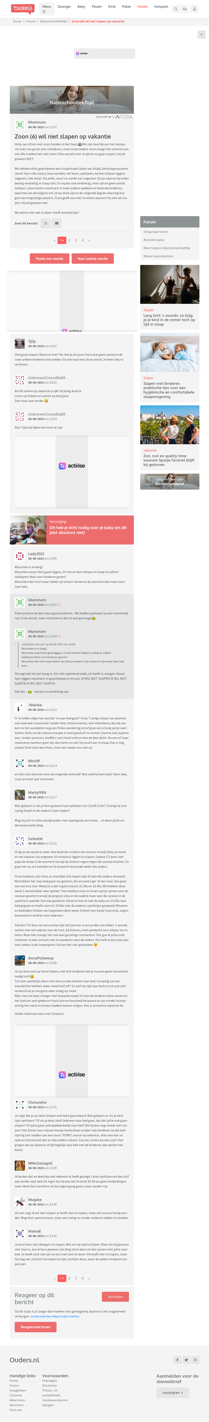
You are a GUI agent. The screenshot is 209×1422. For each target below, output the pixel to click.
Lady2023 (36, 553)
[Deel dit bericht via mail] (57, 223)
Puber (126, 6)
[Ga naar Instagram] (195, 1360)
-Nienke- (35, 705)
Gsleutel (35, 838)
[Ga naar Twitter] (186, 1360)
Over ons (16, 1410)
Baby (81, 6)
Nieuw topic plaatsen (158, 256)
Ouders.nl (24, 1360)
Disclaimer (49, 1385)
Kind (112, 6)
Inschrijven (171, 1393)
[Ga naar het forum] (185, 9)
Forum (143, 6)
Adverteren (17, 1400)
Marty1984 (37, 792)
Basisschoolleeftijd (53, 21)
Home (17, 21)
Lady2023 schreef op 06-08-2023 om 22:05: (49, 644)
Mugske (35, 1199)
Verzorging (58, 521)
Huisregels (49, 1380)
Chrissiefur (37, 1102)
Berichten (16, 1405)
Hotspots (161, 6)
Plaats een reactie (49, 259)
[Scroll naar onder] (202, 35)
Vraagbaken (18, 1390)
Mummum (37, 122)
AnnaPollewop (41, 958)
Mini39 (34, 761)
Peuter (97, 6)
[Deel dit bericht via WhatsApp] (46, 223)
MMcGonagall (40, 1163)
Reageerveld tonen (35, 1327)
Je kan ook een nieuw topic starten (54, 1316)
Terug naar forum (155, 232)
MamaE (34, 1231)
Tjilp (32, 341)
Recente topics (154, 240)
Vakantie (150, 450)
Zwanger (64, 6)
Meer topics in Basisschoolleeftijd (166, 248)
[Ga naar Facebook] (177, 1360)
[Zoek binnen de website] (176, 9)
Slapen (148, 309)
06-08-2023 (36, 127)
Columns (16, 1395)
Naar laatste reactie (93, 259)
